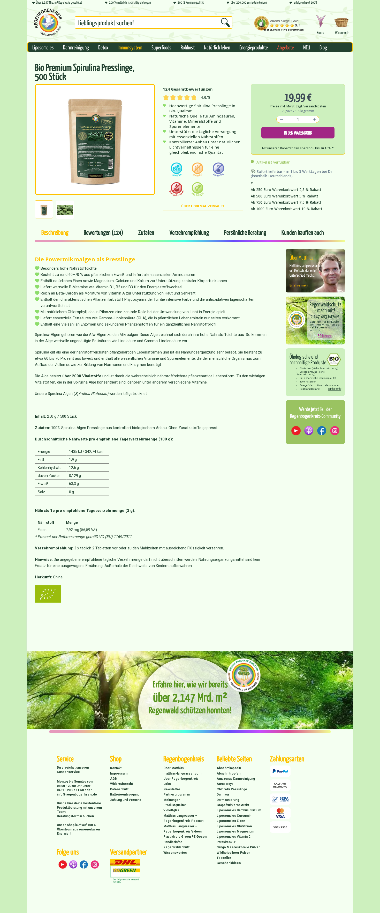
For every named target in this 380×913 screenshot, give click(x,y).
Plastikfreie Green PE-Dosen (185, 836)
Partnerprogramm (176, 794)
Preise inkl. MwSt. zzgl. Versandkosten (298, 106)
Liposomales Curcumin (234, 816)
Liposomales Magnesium (235, 831)
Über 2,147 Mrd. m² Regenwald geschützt (59, 2)
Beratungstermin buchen (75, 816)
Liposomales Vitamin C (234, 836)
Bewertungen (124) (103, 232)
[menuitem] (153, 23)
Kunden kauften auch (303, 232)
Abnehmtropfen (228, 773)
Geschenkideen (229, 863)
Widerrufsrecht (121, 784)
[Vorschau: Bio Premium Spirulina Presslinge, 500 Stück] (44, 209)
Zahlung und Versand (125, 800)
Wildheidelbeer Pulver (233, 853)
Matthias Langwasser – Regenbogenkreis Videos (182, 828)
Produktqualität (174, 805)
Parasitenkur (226, 842)
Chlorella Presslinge (232, 789)
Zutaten (146, 232)
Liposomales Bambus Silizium (239, 810)
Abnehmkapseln (229, 768)
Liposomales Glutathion (234, 826)
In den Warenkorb (298, 133)
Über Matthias (173, 768)
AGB (113, 779)
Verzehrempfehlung (189, 232)
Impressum (118, 773)
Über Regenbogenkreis (181, 779)
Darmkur (223, 794)
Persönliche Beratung (245, 232)
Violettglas (171, 810)
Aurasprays (225, 784)
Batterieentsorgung (124, 794)
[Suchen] (225, 22)
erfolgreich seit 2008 (305, 2)
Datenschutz (119, 789)
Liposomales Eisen (231, 821)
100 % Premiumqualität (190, 2)
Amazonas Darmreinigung (236, 779)
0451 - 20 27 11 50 (71, 790)
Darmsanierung (228, 800)
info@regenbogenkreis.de (77, 794)
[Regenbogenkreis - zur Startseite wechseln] (48, 22)
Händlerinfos (173, 842)
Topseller (224, 858)
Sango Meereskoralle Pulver (238, 847)
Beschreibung (55, 232)
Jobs (167, 784)
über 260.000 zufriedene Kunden (248, 2)
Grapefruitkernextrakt (233, 805)
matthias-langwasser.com (182, 773)
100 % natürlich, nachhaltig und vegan (130, 2)
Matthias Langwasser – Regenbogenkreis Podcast (183, 818)
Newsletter (171, 789)
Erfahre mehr (299, 285)
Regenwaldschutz (176, 847)
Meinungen (171, 800)
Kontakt (115, 768)
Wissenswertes (175, 853)
